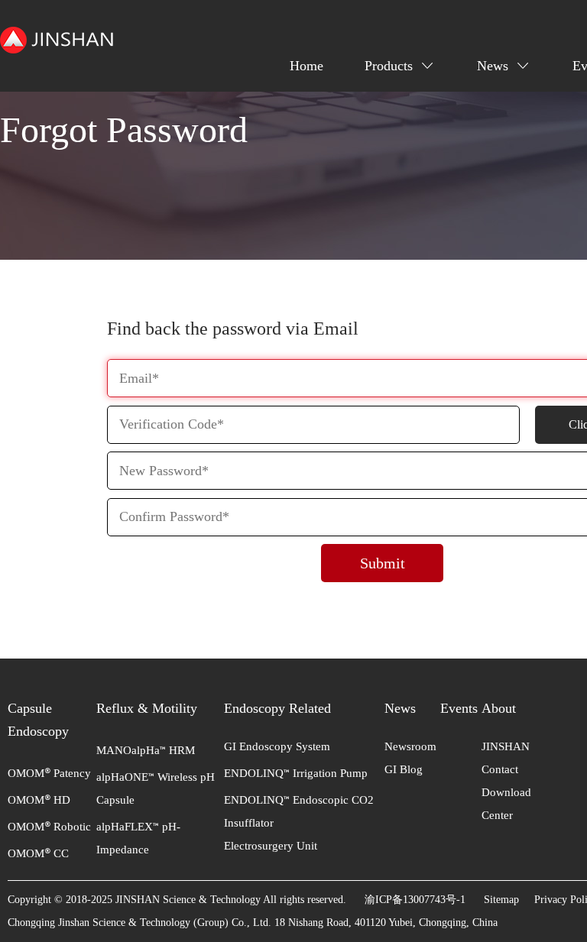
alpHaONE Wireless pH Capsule (155, 788)
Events (459, 708)
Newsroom (410, 746)
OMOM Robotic (49, 827)
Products (389, 65)
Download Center (506, 803)
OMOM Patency (49, 773)
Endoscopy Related (277, 708)
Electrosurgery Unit (270, 846)
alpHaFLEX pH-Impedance (138, 838)
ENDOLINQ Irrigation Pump (296, 773)
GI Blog (403, 769)
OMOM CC (38, 853)
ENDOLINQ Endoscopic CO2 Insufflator (299, 811)
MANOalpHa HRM (145, 750)
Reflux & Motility (146, 708)
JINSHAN (506, 746)
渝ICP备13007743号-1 (415, 899)
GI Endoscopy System (277, 746)
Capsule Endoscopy (38, 720)
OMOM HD (39, 800)
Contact (500, 769)
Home (306, 65)
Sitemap (501, 899)
